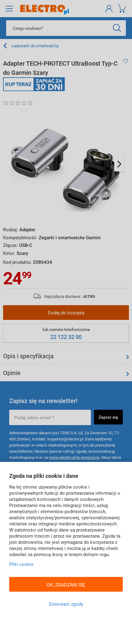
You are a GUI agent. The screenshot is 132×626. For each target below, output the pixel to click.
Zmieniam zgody (66, 604)
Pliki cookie (21, 564)
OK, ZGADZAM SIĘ (66, 585)
